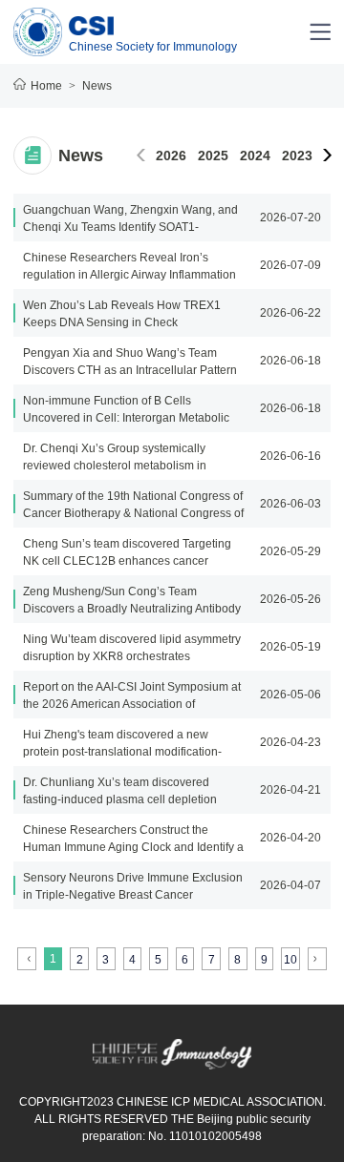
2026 (171, 155)
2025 (213, 155)
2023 (297, 155)
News (97, 86)
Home (46, 86)
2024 (255, 155)
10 (290, 959)
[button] (327, 155)
